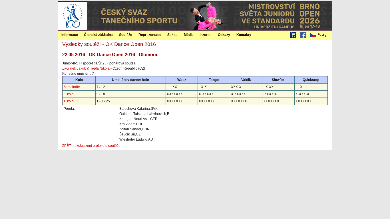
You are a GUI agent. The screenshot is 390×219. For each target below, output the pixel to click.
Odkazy (224, 35)
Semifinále (71, 87)
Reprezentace (149, 35)
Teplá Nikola (100, 68)
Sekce (172, 35)
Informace (69, 35)
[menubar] (320, 35)
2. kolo (68, 94)
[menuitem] (320, 35)
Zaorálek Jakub (74, 68)
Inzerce (206, 35)
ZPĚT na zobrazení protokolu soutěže (91, 146)
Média (189, 35)
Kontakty (243, 35)
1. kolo (68, 101)
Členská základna (98, 35)
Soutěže (125, 35)
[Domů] (72, 29)
